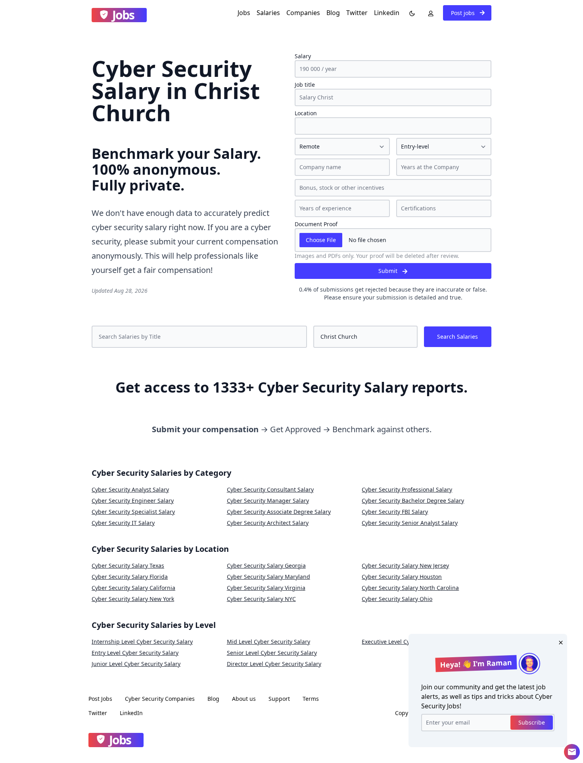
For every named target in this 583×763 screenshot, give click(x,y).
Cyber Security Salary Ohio (397, 599)
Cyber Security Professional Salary (407, 489)
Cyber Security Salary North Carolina (410, 587)
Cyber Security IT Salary (123, 522)
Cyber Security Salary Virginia (266, 587)
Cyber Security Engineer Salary (133, 500)
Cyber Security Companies (160, 698)
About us (244, 698)
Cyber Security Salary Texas (128, 565)
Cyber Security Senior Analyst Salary (410, 522)
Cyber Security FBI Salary (395, 511)
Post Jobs (100, 698)
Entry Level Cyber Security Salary (135, 652)
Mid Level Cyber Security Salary (268, 641)
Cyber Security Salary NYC (261, 599)
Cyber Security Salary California (133, 587)
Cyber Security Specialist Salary (133, 511)
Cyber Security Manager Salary (268, 500)
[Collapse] (572, 752)
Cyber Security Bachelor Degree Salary (413, 500)
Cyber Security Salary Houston (402, 576)
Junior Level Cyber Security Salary (136, 664)
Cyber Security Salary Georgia (266, 565)
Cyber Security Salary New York (133, 599)
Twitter (357, 12)
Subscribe (531, 722)
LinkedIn (131, 713)
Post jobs (463, 13)
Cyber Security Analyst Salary (130, 489)
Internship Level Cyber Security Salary (142, 641)
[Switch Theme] (410, 12)
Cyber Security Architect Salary (268, 522)
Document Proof (316, 224)
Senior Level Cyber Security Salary (272, 652)
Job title (305, 84)
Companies (303, 12)
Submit (388, 271)
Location (306, 113)
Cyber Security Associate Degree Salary (279, 511)
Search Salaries (457, 336)
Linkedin (386, 12)
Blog (333, 12)
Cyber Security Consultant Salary (270, 489)
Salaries (268, 12)
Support (279, 698)
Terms (311, 698)
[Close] (559, 642)
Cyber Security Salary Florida (130, 576)
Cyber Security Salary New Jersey (405, 565)
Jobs (244, 12)
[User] (429, 12)
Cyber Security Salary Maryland (268, 576)
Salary (303, 56)
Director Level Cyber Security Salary (274, 664)
